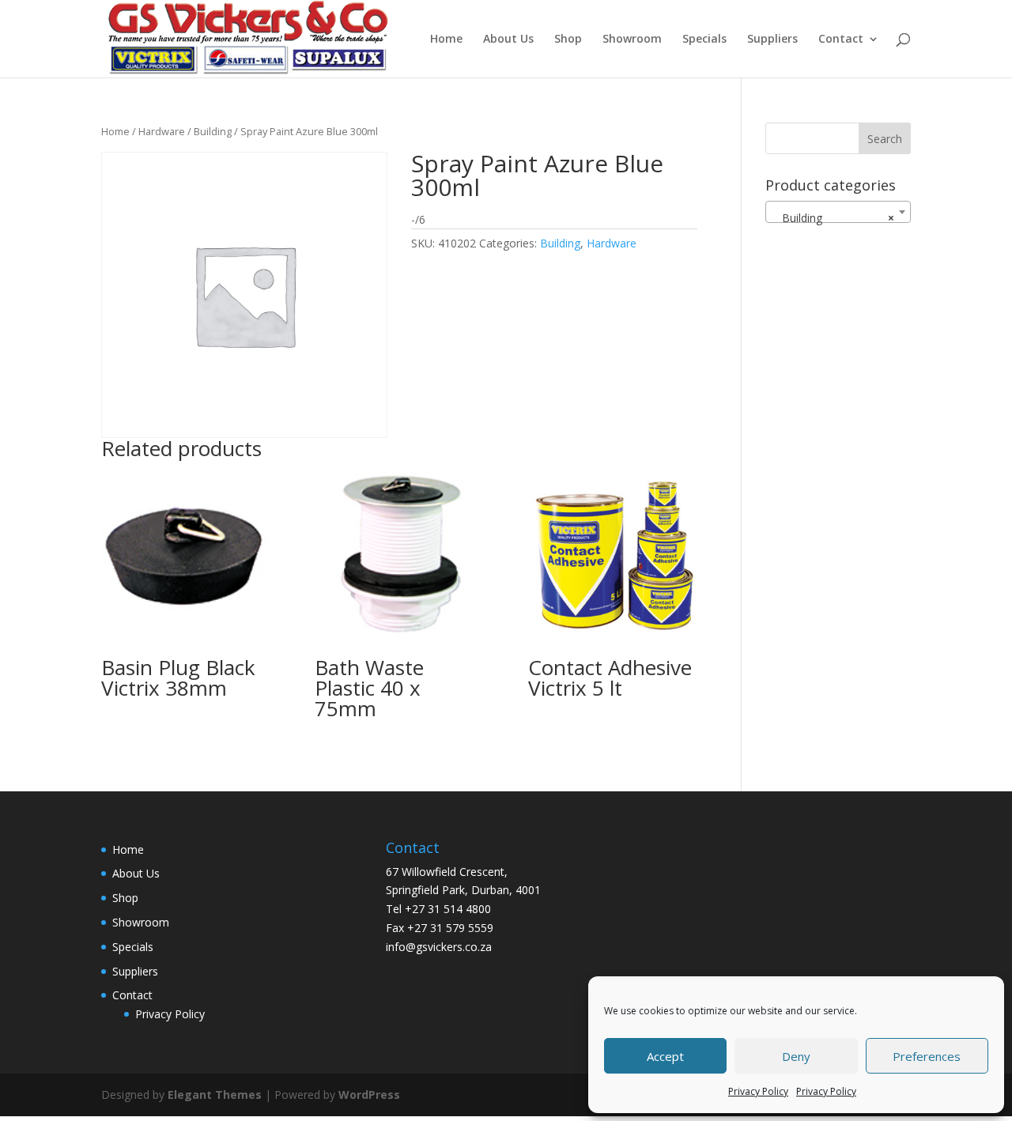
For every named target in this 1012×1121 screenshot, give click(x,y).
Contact (840, 39)
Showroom (632, 39)
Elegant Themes (215, 1094)
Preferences (927, 1056)
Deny (796, 1056)
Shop (568, 39)
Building (213, 131)
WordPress (369, 1094)
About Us (508, 39)
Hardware (161, 131)
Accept (665, 1056)
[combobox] (838, 212)
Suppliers (772, 39)
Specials (704, 39)
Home (446, 39)
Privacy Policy (758, 1091)
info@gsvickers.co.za (439, 946)
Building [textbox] (833, 217)
